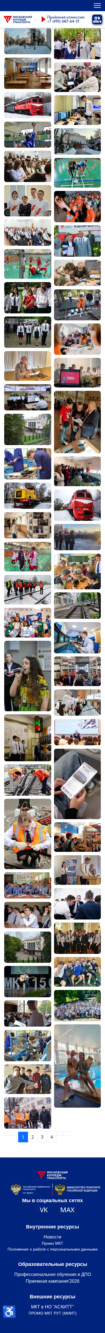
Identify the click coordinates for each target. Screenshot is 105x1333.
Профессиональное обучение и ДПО (52, 1274)
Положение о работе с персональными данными (53, 1249)
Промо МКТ (52, 1243)
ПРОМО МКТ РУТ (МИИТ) (53, 1313)
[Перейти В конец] (67, 1134)
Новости (52, 1237)
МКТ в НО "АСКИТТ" (52, 1306)
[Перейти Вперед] (60, 1134)
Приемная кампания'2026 (53, 1281)
